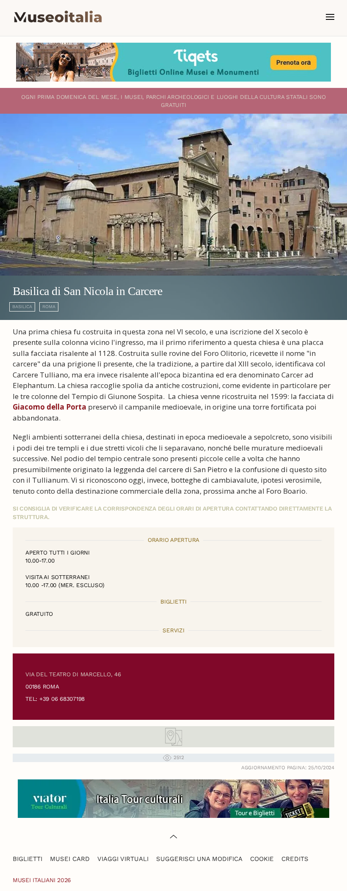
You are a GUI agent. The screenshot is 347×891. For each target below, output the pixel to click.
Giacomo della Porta (49, 407)
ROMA (48, 306)
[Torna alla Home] (58, 17)
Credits (294, 859)
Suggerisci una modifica (199, 859)
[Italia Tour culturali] (173, 798)
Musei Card (70, 859)
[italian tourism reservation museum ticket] (173, 62)
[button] (330, 17)
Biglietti (27, 859)
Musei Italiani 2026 (42, 880)
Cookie (262, 859)
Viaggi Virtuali (123, 859)
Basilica (22, 306)
